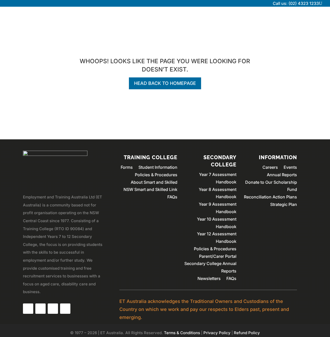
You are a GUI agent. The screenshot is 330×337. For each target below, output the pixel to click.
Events (290, 167)
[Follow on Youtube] (65, 308)
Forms (127, 167)
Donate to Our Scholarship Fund (271, 186)
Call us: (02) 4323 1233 (296, 3)
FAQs (172, 196)
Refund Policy (247, 332)
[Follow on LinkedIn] (53, 308)
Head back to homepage (165, 83)
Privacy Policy (216, 332)
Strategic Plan (283, 204)
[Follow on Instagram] (40, 308)
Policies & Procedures (156, 174)
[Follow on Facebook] (28, 308)
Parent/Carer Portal (217, 256)
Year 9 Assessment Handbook (217, 208)
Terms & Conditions (182, 332)
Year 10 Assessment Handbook (216, 222)
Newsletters (209, 278)
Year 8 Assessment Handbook (217, 193)
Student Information (157, 167)
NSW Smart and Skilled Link (150, 189)
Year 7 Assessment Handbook (217, 178)
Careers (270, 167)
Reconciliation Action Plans (270, 196)
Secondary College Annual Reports (210, 267)
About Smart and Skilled (154, 182)
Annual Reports (282, 174)
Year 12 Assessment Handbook (216, 237)
